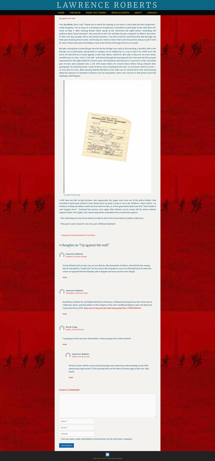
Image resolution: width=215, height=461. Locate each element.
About (138, 12)
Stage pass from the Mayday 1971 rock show (78, 235)
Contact (152, 12)
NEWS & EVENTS (120, 12)
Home (61, 12)
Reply (65, 277)
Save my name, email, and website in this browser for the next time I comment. (96, 439)
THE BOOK (75, 12)
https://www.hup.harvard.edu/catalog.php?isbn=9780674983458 (112, 308)
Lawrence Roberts (107, 5)
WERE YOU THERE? (96, 12)
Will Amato (119, 458)
